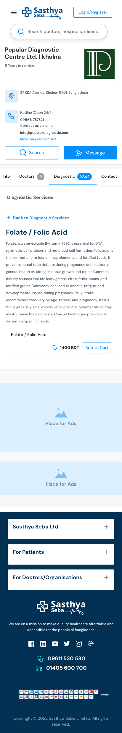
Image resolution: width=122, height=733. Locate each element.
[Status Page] (90, 643)
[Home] (42, 13)
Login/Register (92, 12)
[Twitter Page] (66, 643)
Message (94, 153)
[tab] (32, 176)
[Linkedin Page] (43, 643)
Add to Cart (96, 347)
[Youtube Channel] (55, 643)
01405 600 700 (66, 667)
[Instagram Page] (78, 643)
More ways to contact (38, 139)
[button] (14, 12)
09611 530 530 (66, 658)
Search (36, 152)
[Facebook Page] (31, 643)
